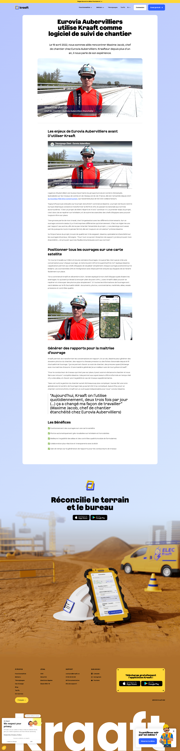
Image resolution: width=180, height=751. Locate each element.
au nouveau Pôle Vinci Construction (62, 199)
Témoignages (113, 7)
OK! (31, 741)
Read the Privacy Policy (13, 735)
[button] (85, 7)
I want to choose (12, 741)
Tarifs (123, 7)
